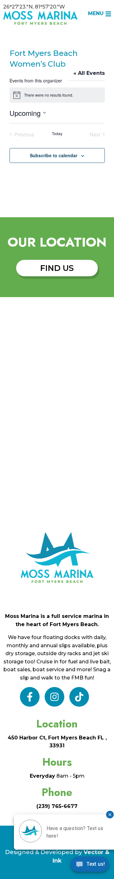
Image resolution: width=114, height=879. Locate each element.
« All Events (89, 73)
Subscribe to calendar (53, 155)
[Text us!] (90, 866)
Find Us (57, 268)
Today (57, 133)
